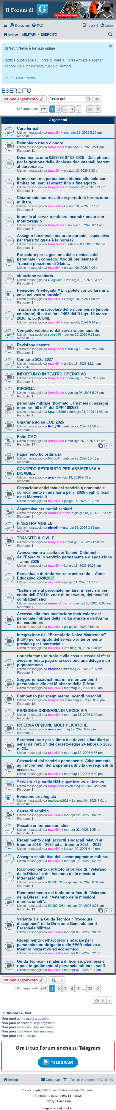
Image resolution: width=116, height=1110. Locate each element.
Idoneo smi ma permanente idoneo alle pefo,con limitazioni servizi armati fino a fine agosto (61, 180)
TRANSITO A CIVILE (35, 538)
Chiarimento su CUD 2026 (40, 422)
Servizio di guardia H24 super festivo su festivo (60, 782)
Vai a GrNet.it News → (22, 78)
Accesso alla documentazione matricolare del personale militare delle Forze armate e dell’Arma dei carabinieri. (62, 618)
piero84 (53, 527)
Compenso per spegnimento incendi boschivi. (59, 696)
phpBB (41, 1090)
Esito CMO (27, 437)
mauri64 (54, 132)
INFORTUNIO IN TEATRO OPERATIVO (51, 374)
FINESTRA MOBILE (35, 523)
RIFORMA (26, 388)
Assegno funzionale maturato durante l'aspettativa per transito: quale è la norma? (63, 237)
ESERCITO (16, 90)
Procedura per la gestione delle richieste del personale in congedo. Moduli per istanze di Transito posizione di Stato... (57, 259)
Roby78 (54, 426)
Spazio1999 (57, 411)
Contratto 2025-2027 (35, 359)
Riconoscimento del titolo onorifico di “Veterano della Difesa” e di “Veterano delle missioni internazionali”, (61, 873)
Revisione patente (33, 345)
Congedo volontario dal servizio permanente (58, 330)
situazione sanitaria (35, 276)
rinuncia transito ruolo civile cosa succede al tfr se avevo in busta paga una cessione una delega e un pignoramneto (63, 660)
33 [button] (90, 109)
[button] (43, 109)
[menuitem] (19, 25)
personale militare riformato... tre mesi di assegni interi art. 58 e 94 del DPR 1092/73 (62, 405)
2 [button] (59, 109)
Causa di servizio (33, 811)
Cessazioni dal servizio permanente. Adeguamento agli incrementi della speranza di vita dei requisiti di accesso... (65, 765)
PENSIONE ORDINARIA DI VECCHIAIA (52, 710)
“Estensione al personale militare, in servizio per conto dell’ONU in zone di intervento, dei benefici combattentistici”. (62, 594)
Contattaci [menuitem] (53, 1079)
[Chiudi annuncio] (110, 46)
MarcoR (54, 458)
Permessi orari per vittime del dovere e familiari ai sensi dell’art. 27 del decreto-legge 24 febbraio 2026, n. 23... (65, 744)
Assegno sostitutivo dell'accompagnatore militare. (63, 857)
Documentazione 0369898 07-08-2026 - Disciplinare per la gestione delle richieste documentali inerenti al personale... (64, 162)
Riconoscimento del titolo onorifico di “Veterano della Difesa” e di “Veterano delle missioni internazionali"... (61, 897)
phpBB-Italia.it (71, 1095)
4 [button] (72, 109)
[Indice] (58, 9)
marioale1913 (58, 800)
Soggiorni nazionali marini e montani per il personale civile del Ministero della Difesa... (57, 681)
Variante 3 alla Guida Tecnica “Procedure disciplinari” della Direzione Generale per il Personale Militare (57, 923)
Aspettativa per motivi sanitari (44, 509)
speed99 (54, 334)
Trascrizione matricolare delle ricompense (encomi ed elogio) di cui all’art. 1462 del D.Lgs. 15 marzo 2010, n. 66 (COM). (64, 313)
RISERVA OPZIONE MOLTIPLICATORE (52, 725)
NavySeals (56, 147)
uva (51, 477)
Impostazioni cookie (58, 1108)
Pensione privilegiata (36, 796)
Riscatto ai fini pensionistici (42, 825)
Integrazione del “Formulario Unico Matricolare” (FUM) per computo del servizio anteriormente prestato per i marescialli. (61, 639)
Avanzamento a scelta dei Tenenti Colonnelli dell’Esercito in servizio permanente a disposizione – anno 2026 (64, 557)
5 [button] (78, 109)
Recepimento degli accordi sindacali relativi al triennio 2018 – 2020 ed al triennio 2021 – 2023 (59, 842)
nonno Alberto (59, 513)
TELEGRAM (62, 1062)
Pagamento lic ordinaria (39, 454)
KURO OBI (56, 882)
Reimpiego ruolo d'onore (40, 143)
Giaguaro (55, 280)
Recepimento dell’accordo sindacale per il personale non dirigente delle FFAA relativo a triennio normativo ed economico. (58, 944)
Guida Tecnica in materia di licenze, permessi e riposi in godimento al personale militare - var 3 (61, 963)
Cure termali (28, 128)
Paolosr (54, 669)
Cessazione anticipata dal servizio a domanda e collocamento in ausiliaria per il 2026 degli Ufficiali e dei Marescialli (64, 492)
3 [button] (65, 109)
